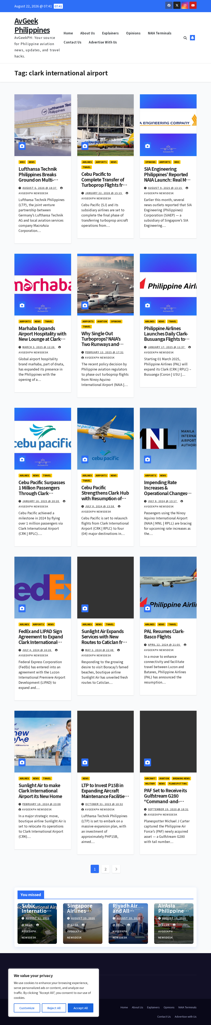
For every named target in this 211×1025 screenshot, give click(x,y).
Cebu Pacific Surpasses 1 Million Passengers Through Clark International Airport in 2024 (42, 493)
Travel (87, 167)
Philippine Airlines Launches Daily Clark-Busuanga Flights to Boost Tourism (166, 336)
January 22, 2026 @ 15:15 (104, 193)
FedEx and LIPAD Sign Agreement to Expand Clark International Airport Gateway (41, 639)
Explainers (110, 33)
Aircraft (150, 778)
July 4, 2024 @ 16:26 (37, 650)
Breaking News (181, 778)
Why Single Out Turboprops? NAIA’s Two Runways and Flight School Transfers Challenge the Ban (105, 344)
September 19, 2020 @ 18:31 (168, 809)
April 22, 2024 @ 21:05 (164, 644)
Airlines (87, 162)
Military (150, 783)
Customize (26, 1008)
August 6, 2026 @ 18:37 (39, 187)
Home (68, 33)
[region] (53, 993)
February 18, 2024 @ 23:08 (41, 804)
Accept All (81, 1008)
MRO (22, 162)
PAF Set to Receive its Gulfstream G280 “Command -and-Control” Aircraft (165, 798)
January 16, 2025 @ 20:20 (41, 501)
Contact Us (72, 42)
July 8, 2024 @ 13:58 (100, 506)
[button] (185, 37)
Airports (101, 162)
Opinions (133, 33)
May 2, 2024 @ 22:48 (99, 650)
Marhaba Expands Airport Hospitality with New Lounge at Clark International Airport (42, 336)
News (32, 162)
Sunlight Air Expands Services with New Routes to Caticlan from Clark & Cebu (105, 639)
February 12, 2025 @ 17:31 (104, 352)
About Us (87, 33)
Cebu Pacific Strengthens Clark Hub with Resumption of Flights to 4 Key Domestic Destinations (105, 498)
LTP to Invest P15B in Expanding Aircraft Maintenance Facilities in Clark (104, 793)
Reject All (54, 1008)
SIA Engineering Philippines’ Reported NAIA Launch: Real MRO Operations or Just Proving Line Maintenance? (168, 182)
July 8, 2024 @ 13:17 (163, 501)
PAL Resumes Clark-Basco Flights (164, 634)
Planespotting (178, 783)
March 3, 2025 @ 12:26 (38, 347)
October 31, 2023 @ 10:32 (104, 804)
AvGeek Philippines (32, 25)
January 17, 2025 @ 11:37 (166, 347)
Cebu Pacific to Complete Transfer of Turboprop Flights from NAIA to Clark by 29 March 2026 (105, 185)
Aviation (102, 321)
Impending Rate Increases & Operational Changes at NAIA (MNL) (168, 490)
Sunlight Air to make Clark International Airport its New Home (40, 790)
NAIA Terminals (159, 33)
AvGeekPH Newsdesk (100, 357)
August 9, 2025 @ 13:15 (165, 187)
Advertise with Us (103, 42)
